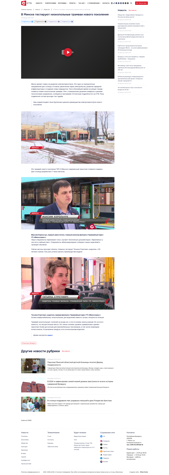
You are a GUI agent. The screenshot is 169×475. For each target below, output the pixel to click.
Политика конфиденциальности (30, 472)
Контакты (105, 3)
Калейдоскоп (25, 460)
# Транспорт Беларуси (29, 343)
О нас (49, 436)
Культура (24, 446)
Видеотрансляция (80, 436)
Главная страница (26, 9)
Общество (47, 9)
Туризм (23, 457)
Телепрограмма (50, 3)
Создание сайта (134, 472)
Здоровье (24, 450)
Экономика (25, 440)
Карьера (50, 443)
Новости (37, 9)
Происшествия (26, 464)
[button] (67, 52)
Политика (24, 436)
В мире (23, 453)
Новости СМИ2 (26, 420)
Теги (75, 440)
